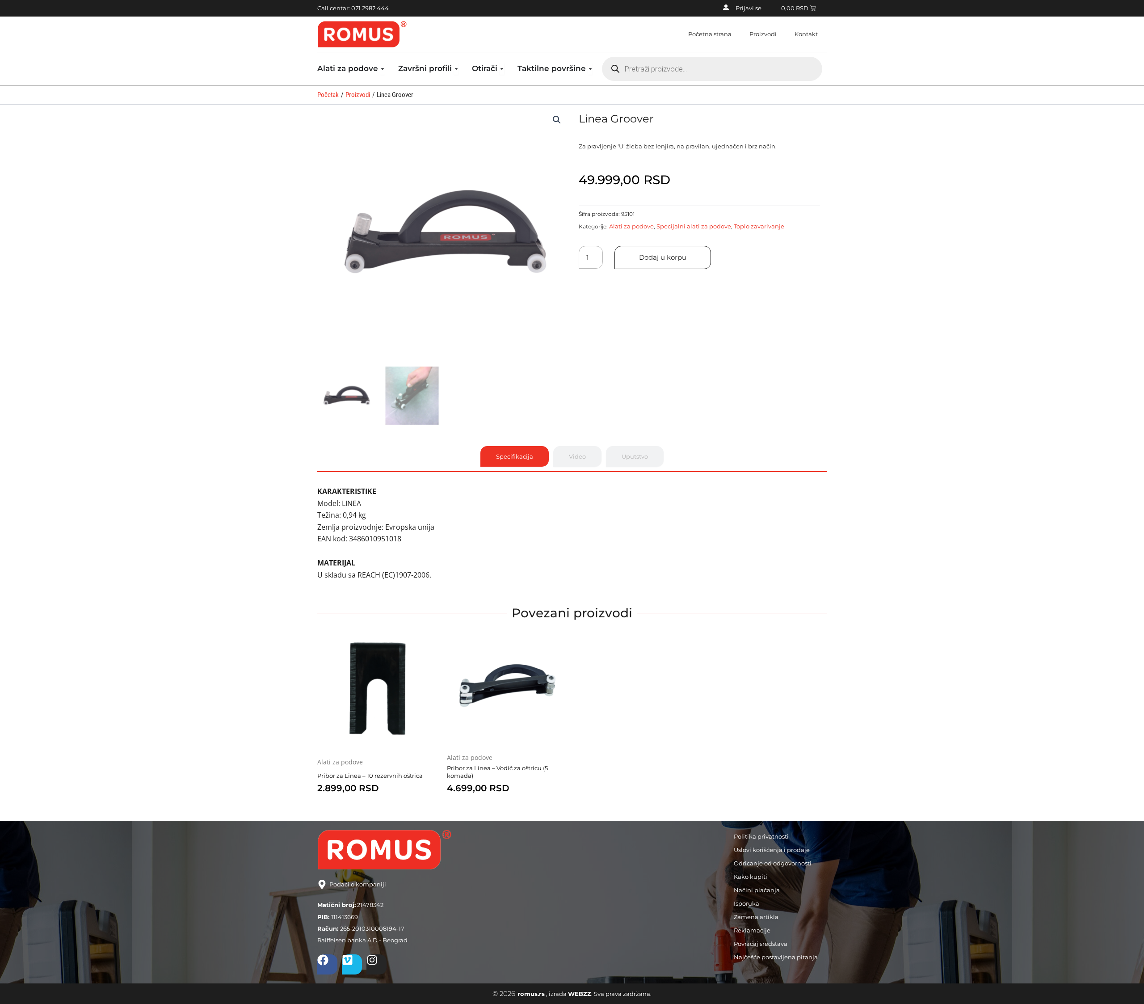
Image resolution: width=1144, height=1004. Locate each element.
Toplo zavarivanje (759, 226)
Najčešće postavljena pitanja (776, 957)
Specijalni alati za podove (693, 226)
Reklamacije (752, 930)
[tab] (514, 456)
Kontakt (806, 34)
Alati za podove (631, 226)
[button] (557, 120)
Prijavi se (748, 8)
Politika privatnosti (761, 836)
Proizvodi (763, 34)
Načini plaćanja (757, 890)
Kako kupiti (750, 876)
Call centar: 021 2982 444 (353, 8)
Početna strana (710, 34)
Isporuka (746, 903)
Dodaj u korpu (662, 257)
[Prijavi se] (726, 7)
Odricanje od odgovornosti (773, 863)
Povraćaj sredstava (760, 943)
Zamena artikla (756, 916)
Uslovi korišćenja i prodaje (772, 849)
